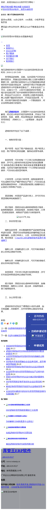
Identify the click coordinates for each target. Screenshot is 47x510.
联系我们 (10, 61)
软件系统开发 (23, 484)
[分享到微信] (16, 323)
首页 (8, 46)
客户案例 (10, 53)
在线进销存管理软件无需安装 (19, 433)
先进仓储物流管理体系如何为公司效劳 (25, 335)
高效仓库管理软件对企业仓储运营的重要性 (25, 377)
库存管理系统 (26, 487)
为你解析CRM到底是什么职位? (19, 421)
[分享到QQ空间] (5, 323)
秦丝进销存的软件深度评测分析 (20, 444)
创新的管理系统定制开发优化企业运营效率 (25, 367)
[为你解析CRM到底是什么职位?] (16, 416)
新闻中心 (10, 48)
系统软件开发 (35, 484)
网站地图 (18, 7)
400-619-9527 (7, 457)
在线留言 (26, 7)
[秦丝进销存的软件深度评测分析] (16, 438)
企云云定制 (11, 51)
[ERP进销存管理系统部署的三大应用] (18, 404)
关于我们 (10, 59)
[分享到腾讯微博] (11, 323)
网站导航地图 (7, 7)
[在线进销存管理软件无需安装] (16, 427)
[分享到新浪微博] (8, 323)
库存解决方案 (12, 56)
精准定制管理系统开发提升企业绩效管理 (24, 386)
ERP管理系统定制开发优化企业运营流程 (24, 382)
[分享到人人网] (14, 323)
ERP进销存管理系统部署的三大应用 (22, 410)
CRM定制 (15, 487)
